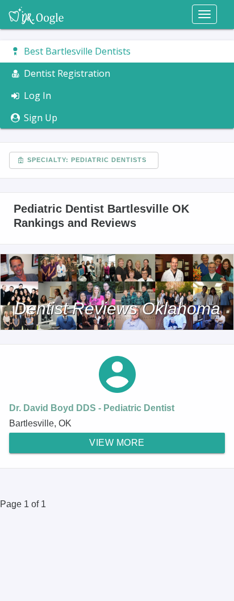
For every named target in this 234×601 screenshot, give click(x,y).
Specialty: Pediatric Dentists (86, 159)
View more (117, 442)
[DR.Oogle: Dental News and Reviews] (36, 14)
